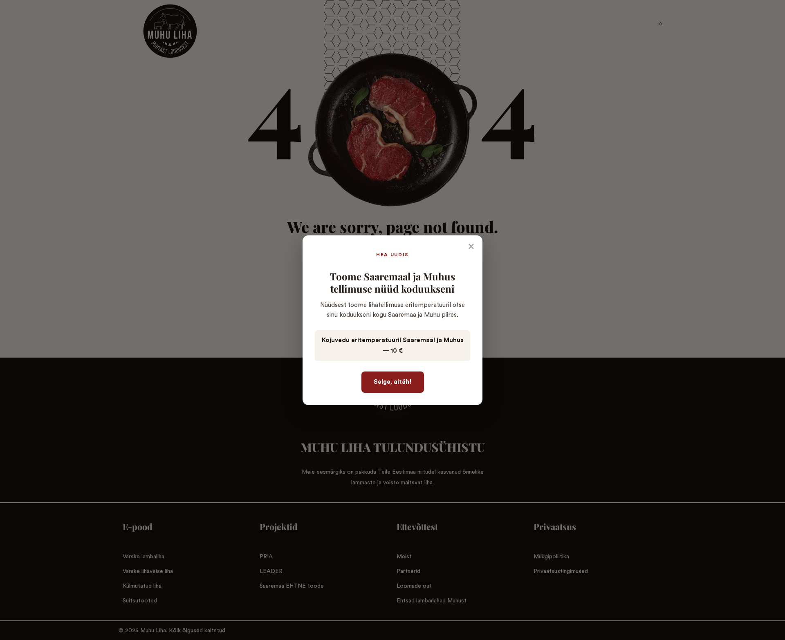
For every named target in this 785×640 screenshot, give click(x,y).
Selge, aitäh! (393, 382)
